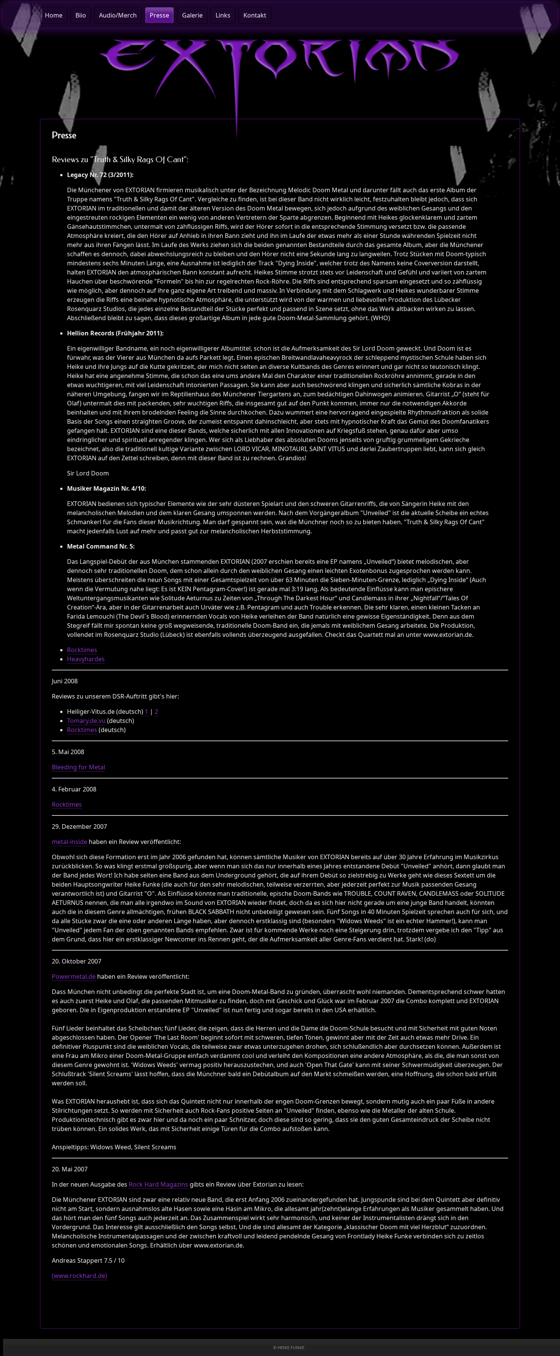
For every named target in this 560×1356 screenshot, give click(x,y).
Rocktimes (82, 650)
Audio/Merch (118, 15)
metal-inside (69, 842)
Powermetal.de (74, 976)
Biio (80, 15)
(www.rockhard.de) (79, 1275)
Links (223, 15)
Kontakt (254, 15)
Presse (159, 15)
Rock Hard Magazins (158, 1184)
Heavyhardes (86, 659)
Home (53, 15)
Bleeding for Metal (78, 767)
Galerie (192, 15)
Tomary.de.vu (86, 720)
